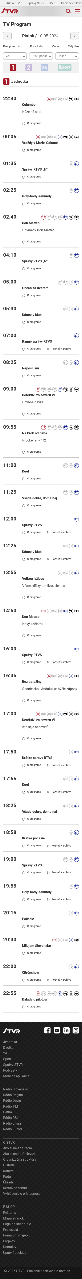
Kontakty (9, 1247)
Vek (7, 56)
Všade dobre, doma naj (39, 498)
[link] (59, 348)
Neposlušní (30, 368)
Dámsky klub (32, 315)
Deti (53, 3)
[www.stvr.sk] (11, 1031)
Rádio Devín (12, 1101)
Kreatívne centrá (15, 1188)
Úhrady (8, 1182)
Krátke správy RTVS (37, 758)
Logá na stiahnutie (17, 1224)
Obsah (62, 56)
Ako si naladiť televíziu (20, 1154)
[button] (13, 67)
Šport (7, 1059)
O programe (31, 123)
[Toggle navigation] (77, 11)
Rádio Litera (12, 1123)
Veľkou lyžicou (33, 579)
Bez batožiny (31, 682)
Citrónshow (30, 973)
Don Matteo (31, 223)
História (9, 1165)
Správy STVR (36, 3)
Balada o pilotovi (34, 999)
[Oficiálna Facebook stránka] (47, 1030)
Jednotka (10, 1042)
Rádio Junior (12, 1129)
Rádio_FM (10, 1106)
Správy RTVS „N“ (35, 169)
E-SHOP (9, 1207)
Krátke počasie (33, 838)
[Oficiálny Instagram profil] (76, 1030)
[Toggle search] (68, 11)
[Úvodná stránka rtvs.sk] (9, 11)
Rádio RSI (10, 1118)
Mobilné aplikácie (16, 1076)
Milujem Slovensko (36, 946)
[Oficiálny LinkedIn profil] (66, 1030)
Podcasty (10, 1070)
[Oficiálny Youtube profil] (57, 1030)
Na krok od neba (34, 433)
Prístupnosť (39, 56)
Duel (25, 471)
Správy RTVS (32, 525)
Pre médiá (10, 1230)
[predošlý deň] (7, 36)
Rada (7, 1177)
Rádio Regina (13, 1095)
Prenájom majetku (16, 1235)
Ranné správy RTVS (37, 341)
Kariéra (8, 1171)
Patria (7, 1112)
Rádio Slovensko (15, 1089)
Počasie (28, 919)
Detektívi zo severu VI (38, 395)
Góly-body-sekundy (37, 196)
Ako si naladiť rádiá (17, 1148)
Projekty (9, 1241)
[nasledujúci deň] (74, 36)
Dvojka (8, 1048)
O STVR (9, 1142)
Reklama (9, 1213)
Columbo (29, 105)
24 (5, 1053)
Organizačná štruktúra (19, 1159)
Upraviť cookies (14, 1253)
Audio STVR (14, 3)
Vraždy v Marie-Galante (40, 143)
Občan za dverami (35, 288)
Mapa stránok (13, 1218)
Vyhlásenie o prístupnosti (22, 1194)
